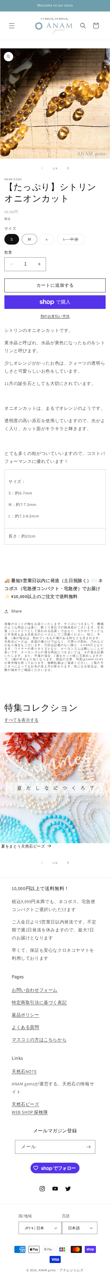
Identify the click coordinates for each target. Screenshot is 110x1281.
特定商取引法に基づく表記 (39, 1002)
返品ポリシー (25, 1015)
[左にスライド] (42, 168)
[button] (11, 25)
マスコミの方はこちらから (39, 1039)
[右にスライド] (68, 168)
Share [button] (16, 611)
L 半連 (73, 240)
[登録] (88, 1147)
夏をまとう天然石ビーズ (23, 846)
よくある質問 (25, 1027)
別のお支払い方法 (55, 316)
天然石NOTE (24, 1071)
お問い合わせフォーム (34, 990)
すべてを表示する (21, 720)
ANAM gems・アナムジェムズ (61, 1270)
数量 (8, 252)
